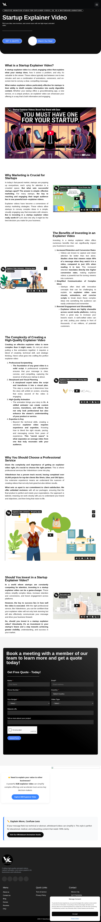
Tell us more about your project (19, 718)
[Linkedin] (15, 878)
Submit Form (14, 738)
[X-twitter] (26, 878)
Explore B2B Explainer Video (25, 797)
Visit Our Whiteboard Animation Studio (25, 835)
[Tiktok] (20, 878)
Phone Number (13, 690)
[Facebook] (4, 878)
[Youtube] (9, 878)
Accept (75, 914)
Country (54, 690)
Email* (53, 680)
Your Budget (12, 699)
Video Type (55, 699)
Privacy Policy (75, 918)
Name (9, 680)
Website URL (12, 709)
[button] (96, 4)
